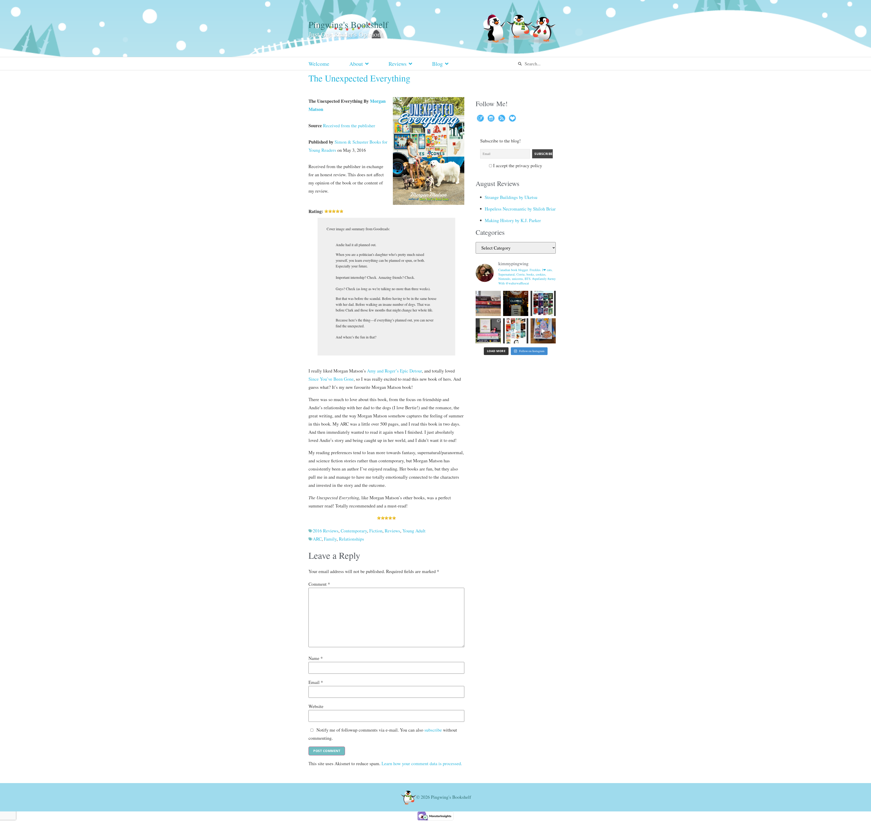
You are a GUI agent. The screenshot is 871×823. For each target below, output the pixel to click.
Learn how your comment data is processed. (422, 763)
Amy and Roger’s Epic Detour (394, 371)
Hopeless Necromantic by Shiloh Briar (520, 209)
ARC (317, 539)
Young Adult (414, 531)
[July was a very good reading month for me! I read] (543, 303)
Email (315, 682)
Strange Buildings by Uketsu (511, 197)
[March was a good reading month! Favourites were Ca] (515, 330)
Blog (437, 63)
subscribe (433, 730)
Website (315, 706)
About (356, 63)
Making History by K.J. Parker (513, 220)
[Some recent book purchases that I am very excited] (488, 303)
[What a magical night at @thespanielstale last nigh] (515, 303)
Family (330, 539)
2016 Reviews (325, 531)
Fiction (375, 531)
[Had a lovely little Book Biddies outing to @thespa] (543, 330)
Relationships (351, 539)
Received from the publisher (349, 125)
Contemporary (354, 531)
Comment (319, 584)
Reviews (397, 63)
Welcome (318, 63)
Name (315, 658)
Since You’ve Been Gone (331, 379)
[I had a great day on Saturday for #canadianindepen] (488, 330)
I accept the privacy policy (517, 165)
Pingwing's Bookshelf (348, 24)
